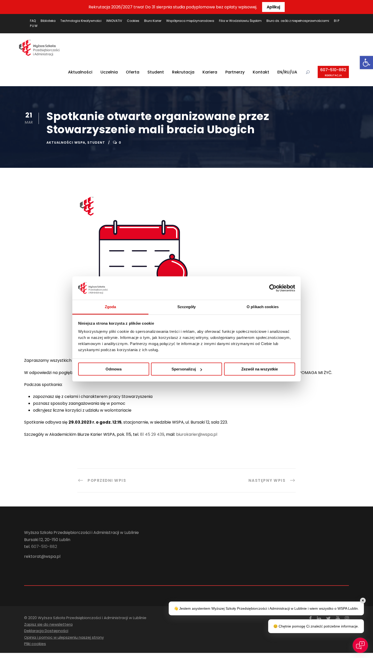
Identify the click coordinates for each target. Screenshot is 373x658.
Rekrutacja (183, 72)
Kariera (209, 72)
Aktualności (80, 72)
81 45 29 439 (152, 434)
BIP (337, 21)
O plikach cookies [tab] (263, 307)
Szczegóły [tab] (186, 307)
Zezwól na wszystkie (259, 369)
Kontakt (261, 72)
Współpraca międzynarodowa (190, 21)
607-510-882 (333, 72)
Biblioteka (48, 21)
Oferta (132, 72)
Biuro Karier (152, 21)
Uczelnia (109, 72)
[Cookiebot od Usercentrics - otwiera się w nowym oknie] (273, 288)
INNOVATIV (114, 21)
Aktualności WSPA (65, 142)
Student (155, 72)
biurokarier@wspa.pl (196, 434)
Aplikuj (273, 7)
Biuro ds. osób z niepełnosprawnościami (297, 21)
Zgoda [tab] (110, 307)
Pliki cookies (35, 643)
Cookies (133, 21)
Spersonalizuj (184, 369)
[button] (366, 62)
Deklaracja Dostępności (46, 630)
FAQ (33, 21)
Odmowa (114, 369)
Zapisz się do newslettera (48, 624)
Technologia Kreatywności (80, 21)
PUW (34, 26)
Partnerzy (235, 72)
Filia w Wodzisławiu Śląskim (240, 21)
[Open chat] (360, 645)
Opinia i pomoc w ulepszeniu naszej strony (64, 637)
